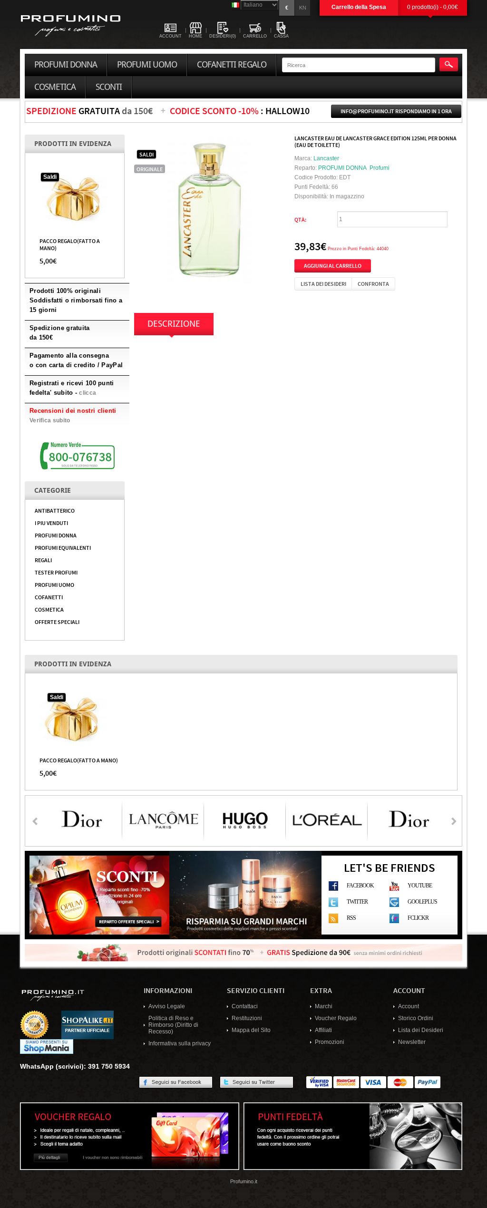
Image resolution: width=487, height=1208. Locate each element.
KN (302, 7)
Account (408, 1006)
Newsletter (412, 1042)
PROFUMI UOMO (54, 584)
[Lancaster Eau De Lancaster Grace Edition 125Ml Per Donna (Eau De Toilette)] (209, 209)
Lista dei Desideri (420, 1030)
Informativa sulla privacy (179, 1043)
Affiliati (323, 1030)
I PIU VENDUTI (51, 522)
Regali (43, 559)
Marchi (323, 1006)
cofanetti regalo (231, 64)
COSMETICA (49, 609)
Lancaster (326, 158)
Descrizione (173, 324)
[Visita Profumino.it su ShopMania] (46, 1046)
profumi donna (65, 64)
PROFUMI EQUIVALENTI (63, 547)
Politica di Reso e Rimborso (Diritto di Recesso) (173, 1025)
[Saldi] (74, 198)
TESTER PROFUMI (56, 572)
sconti (109, 87)
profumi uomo (147, 64)
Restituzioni (247, 1018)
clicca (87, 393)
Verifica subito (49, 420)
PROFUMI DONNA (56, 535)
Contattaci (245, 1006)
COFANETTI (49, 597)
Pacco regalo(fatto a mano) (78, 760)
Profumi (380, 168)
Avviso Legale (166, 1006)
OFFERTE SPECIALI (57, 621)
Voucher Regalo (336, 1018)
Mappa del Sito (251, 1030)
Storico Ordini (415, 1018)
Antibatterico (55, 510)
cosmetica (55, 87)
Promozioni (329, 1042)
